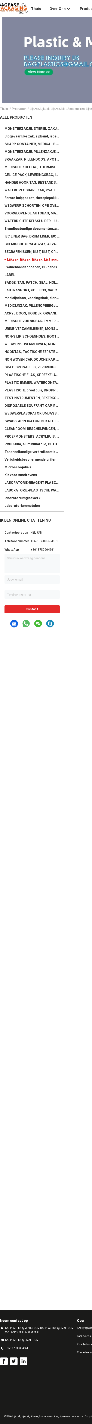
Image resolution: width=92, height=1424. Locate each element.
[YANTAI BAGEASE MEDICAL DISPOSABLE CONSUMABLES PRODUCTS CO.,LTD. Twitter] (14, 1361)
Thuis (4, 109)
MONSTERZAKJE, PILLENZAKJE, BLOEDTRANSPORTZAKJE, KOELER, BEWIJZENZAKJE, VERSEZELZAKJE (32, 152)
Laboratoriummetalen (22, 506)
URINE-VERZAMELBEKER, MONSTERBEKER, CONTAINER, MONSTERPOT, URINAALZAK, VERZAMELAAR (32, 329)
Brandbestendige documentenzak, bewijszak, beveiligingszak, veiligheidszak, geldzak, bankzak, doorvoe (32, 229)
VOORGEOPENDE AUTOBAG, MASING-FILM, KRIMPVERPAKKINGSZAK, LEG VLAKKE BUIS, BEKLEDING (32, 213)
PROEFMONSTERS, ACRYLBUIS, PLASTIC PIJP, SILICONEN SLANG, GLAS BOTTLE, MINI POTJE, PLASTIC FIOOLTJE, (32, 436)
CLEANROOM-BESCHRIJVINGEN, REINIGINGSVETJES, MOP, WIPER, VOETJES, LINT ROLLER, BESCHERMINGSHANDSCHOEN (32, 429)
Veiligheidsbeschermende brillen (30, 459)
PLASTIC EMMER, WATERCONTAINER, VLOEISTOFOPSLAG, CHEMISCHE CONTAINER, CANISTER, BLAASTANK (32, 383)
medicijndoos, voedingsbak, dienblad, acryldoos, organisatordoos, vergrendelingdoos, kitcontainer (32, 298)
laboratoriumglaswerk (22, 498)
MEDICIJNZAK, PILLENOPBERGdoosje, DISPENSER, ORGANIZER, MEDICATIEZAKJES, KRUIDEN (32, 306)
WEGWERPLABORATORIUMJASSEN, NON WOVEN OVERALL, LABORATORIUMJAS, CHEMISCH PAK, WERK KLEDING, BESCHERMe (32, 413)
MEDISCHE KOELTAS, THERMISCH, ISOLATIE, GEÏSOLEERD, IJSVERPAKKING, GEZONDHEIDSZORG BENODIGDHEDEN (32, 167)
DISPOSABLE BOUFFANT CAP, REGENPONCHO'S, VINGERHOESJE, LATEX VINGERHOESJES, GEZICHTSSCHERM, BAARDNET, (32, 406)
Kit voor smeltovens (20, 475)
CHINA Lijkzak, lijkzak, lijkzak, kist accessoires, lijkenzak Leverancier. (44, 1416)
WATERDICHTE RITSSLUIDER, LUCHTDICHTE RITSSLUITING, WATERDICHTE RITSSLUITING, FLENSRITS (32, 221)
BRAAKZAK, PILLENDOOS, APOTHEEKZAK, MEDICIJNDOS (32, 159)
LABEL (9, 275)
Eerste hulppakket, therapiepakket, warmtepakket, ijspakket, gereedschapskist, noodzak (32, 198)
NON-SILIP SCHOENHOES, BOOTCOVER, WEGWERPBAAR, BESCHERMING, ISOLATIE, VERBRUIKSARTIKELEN (32, 336)
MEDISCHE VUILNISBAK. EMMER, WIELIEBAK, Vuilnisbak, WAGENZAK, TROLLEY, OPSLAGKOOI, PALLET (32, 321)
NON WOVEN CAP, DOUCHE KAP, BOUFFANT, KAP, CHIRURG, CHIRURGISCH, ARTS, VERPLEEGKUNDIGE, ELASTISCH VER (32, 359)
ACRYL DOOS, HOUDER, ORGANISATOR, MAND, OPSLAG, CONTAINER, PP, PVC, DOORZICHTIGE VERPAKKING (32, 313)
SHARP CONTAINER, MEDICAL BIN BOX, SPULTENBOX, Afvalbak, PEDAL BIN (32, 144)
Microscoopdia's (17, 467)
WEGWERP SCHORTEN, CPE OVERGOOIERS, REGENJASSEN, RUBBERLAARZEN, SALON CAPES (32, 206)
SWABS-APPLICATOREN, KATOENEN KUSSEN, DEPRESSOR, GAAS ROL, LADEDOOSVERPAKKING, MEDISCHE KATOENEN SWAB (32, 421)
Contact (32, 609)
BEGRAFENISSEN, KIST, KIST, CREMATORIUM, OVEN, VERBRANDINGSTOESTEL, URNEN (32, 252)
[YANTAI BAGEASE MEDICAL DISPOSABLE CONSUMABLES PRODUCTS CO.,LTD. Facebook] (4, 1361)
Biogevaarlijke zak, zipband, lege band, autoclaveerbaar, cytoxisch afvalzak (32, 136)
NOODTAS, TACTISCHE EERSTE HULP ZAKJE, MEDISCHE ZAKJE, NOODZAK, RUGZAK (32, 352)
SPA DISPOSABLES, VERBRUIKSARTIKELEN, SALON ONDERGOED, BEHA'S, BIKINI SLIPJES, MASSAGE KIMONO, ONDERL (32, 367)
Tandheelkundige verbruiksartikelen (32, 452)
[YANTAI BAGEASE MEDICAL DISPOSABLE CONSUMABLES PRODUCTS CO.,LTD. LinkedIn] (23, 1361)
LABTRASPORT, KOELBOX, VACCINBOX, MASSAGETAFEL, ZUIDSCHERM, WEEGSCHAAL (32, 290)
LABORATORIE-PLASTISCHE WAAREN (32, 490)
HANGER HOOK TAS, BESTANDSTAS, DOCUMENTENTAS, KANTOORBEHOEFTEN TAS (32, 182)
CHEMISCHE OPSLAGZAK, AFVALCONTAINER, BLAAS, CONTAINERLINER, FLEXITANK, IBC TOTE (32, 244)
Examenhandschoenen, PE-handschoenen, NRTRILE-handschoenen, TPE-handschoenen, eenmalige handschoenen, (32, 267)
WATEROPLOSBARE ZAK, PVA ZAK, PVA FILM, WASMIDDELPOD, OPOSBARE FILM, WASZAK (32, 190)
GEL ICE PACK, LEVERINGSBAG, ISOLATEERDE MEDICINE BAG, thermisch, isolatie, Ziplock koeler (32, 175)
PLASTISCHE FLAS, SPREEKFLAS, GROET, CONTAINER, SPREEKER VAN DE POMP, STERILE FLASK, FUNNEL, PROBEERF (32, 375)
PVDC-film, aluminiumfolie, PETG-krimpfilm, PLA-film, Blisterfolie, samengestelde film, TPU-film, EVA (32, 444)
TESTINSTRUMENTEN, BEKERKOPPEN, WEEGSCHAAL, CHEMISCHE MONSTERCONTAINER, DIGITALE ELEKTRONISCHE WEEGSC (32, 398)
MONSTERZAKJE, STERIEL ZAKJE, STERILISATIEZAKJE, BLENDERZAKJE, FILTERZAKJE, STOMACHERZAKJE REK (32, 129)
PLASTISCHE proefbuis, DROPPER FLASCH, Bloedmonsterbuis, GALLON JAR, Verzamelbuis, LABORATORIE (32, 390)
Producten (19, 109)
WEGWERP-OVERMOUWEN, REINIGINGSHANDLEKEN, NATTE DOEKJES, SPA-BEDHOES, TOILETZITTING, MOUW (32, 344)
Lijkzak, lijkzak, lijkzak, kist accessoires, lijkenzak (33, 259)
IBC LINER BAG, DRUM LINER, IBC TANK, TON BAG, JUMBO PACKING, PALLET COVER (32, 236)
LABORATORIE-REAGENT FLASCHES (32, 483)
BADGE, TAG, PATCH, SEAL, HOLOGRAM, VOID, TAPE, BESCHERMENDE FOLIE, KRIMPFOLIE (32, 282)
